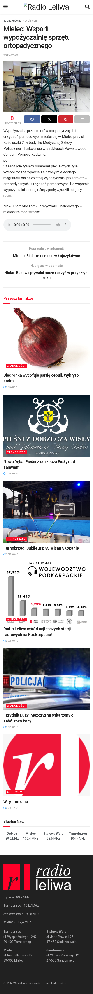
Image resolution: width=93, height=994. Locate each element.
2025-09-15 (12, 554)
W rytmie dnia (15, 801)
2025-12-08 (12, 808)
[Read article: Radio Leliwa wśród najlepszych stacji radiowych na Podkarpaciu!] (46, 592)
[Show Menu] (5, 7)
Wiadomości (16, 365)
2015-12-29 (10, 55)
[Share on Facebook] (32, 119)
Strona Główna (12, 20)
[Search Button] (87, 7)
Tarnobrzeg (16, 452)
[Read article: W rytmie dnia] (46, 765)
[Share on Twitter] (49, 119)
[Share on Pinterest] (66, 119)
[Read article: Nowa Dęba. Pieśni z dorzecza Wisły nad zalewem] (46, 426)
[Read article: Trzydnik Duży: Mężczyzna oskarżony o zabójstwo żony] (46, 679)
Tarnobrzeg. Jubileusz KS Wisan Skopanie (41, 548)
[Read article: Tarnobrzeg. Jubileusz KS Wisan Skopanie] (46, 512)
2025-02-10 (12, 727)
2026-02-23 (12, 387)
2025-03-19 (12, 641)
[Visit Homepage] (46, 7)
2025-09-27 (12, 473)
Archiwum (31, 20)
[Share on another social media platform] (82, 119)
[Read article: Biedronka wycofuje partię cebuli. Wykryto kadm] (46, 339)
